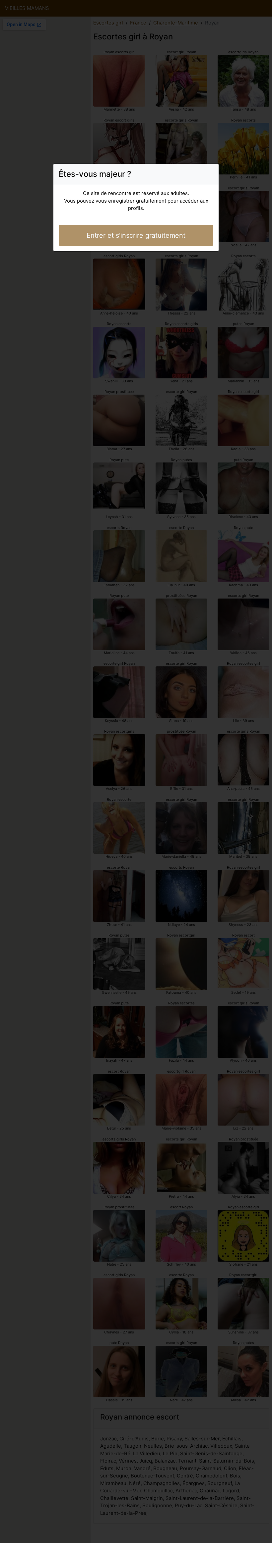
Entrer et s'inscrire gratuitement (136, 235)
